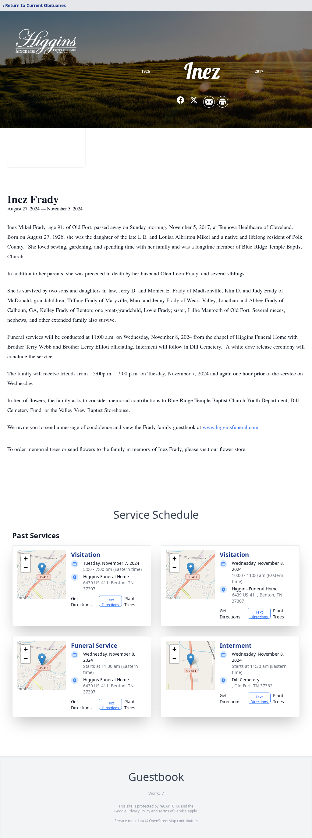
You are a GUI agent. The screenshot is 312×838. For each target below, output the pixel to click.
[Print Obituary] (222, 101)
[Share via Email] (209, 101)
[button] (42, 568)
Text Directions (110, 602)
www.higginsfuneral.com (230, 427)
